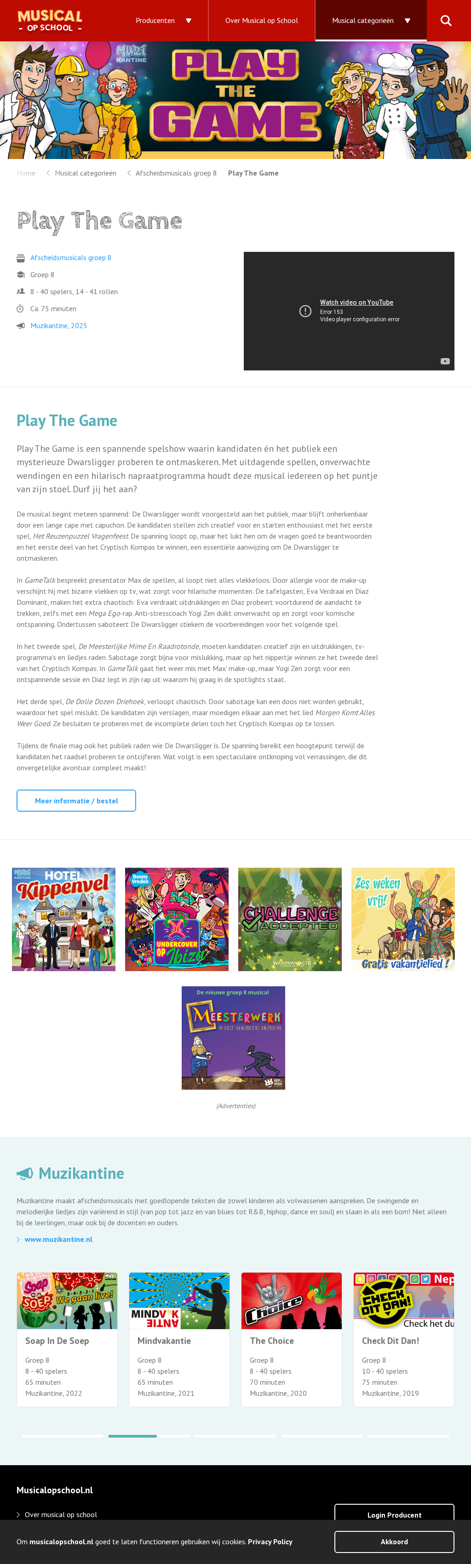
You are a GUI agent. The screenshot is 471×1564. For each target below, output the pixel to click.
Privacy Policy (270, 1541)
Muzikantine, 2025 (58, 325)
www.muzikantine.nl (58, 1239)
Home (26, 172)
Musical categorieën (363, 20)
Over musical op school (61, 1514)
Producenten (155, 20)
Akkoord (394, 1541)
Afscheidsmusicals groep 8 (176, 172)
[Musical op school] (60, 21)
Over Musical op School (261, 20)
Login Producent (395, 1514)
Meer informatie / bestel (76, 800)
